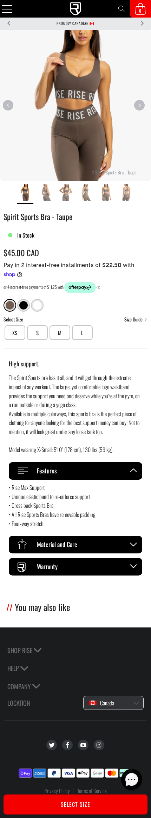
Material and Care (57, 544)
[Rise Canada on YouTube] (83, 745)
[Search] (121, 9)
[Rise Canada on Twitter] (51, 745)
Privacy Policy (57, 790)
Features (47, 470)
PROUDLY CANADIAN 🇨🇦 (75, 23)
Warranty (47, 566)
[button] (131, 779)
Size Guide (134, 319)
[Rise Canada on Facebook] (67, 745)
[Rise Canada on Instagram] (99, 745)
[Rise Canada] (75, 9)
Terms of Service (92, 790)
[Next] (139, 105)
